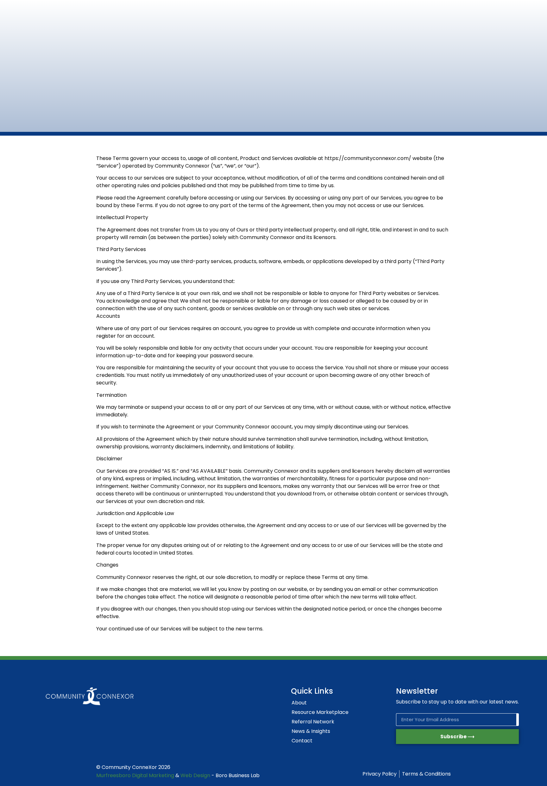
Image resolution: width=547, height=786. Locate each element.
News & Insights (311, 731)
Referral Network (313, 721)
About (299, 702)
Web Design (195, 775)
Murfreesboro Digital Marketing (135, 775)
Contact (302, 740)
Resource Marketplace (320, 712)
